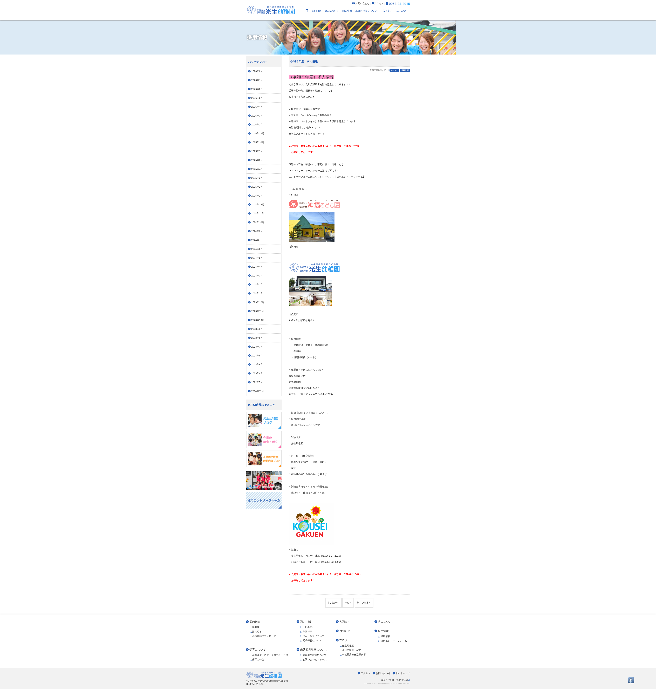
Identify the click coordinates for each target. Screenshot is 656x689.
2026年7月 (257, 80)
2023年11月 (257, 311)
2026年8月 (257, 71)
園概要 (255, 627)
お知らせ (394, 70)
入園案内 (387, 10)
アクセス (365, 673)
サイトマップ (403, 673)
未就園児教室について (367, 10)
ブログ (343, 640)
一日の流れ (309, 627)
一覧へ (348, 602)
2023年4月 (257, 373)
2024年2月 (257, 284)
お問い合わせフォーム (315, 659)
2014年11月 (257, 391)
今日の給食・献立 (351, 650)
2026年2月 (257, 124)
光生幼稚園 (348, 645)
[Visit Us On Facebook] (631, 682)
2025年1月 (257, 195)
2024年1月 (257, 293)
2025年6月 (257, 160)
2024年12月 (257, 204)
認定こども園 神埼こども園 (394, 680)
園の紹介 (316, 10)
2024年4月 (257, 266)
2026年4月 (257, 106)
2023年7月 (257, 346)
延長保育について (312, 640)
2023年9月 (257, 329)
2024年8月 (257, 231)
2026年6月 (257, 89)
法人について (403, 10)
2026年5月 (257, 98)
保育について (332, 10)
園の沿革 (257, 631)
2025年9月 (257, 151)
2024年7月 (257, 240)
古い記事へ (333, 602)
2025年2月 (257, 186)
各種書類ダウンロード (264, 636)
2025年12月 (257, 133)
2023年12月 (257, 302)
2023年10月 (257, 320)
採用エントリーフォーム (350, 176)
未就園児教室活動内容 (354, 654)
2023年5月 (257, 364)
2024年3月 (257, 275)
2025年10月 (257, 142)
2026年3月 (257, 115)
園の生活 (347, 10)
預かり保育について (313, 636)
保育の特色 (258, 659)
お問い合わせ (383, 673)
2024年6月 (257, 249)
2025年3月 (257, 178)
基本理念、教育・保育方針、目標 (270, 655)
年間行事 (307, 631)
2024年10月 (257, 222)
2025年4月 (257, 169)
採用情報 (405, 70)
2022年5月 (257, 382)
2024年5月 (257, 257)
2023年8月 (257, 337)
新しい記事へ (364, 602)
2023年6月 (257, 355)
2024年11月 (257, 213)
